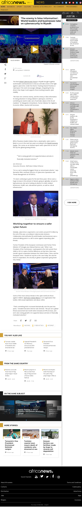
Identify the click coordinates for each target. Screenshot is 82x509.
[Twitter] (42, 477)
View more (71, 202)
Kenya (45, 437)
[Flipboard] (47, 477)
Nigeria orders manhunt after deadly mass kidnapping (74, 181)
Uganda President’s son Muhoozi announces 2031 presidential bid (74, 74)
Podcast (4, 10)
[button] (34, 49)
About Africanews (6, 482)
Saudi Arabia (15, 60)
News (3, 7)
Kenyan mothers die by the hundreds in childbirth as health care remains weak (74, 119)
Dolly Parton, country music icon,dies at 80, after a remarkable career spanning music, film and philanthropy (74, 168)
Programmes (71, 7)
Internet (51, 325)
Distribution (5, 491)
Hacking (27, 325)
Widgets (3, 500)
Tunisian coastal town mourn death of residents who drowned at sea (74, 41)
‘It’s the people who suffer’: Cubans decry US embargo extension (74, 96)
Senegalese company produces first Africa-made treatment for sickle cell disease (74, 29)
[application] (31, 45)
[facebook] (53, 477)
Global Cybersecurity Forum (28, 82)
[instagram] (58, 477)
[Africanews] (13, 2)
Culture (27, 7)
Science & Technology (42, 7)
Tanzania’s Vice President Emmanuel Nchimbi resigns (74, 86)
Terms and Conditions (74, 482)
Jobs (2, 495)
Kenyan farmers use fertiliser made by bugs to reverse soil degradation (74, 53)
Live (67, 13)
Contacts (4, 487)
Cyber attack (39, 325)
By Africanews (17, 68)
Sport (19, 7)
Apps (79, 495)
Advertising (77, 491)
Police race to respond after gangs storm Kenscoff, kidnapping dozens (74, 143)
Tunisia (26, 437)
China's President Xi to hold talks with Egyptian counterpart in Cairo (74, 107)
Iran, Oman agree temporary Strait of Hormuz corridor (73, 132)
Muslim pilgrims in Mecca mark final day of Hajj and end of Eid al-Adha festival (30, 374)
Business (11, 7)
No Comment (59, 7)
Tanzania (7, 437)
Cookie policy (76, 487)
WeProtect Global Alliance (32, 298)
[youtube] (36, 477)
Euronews (78, 500)
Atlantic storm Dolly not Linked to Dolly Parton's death (74, 154)
